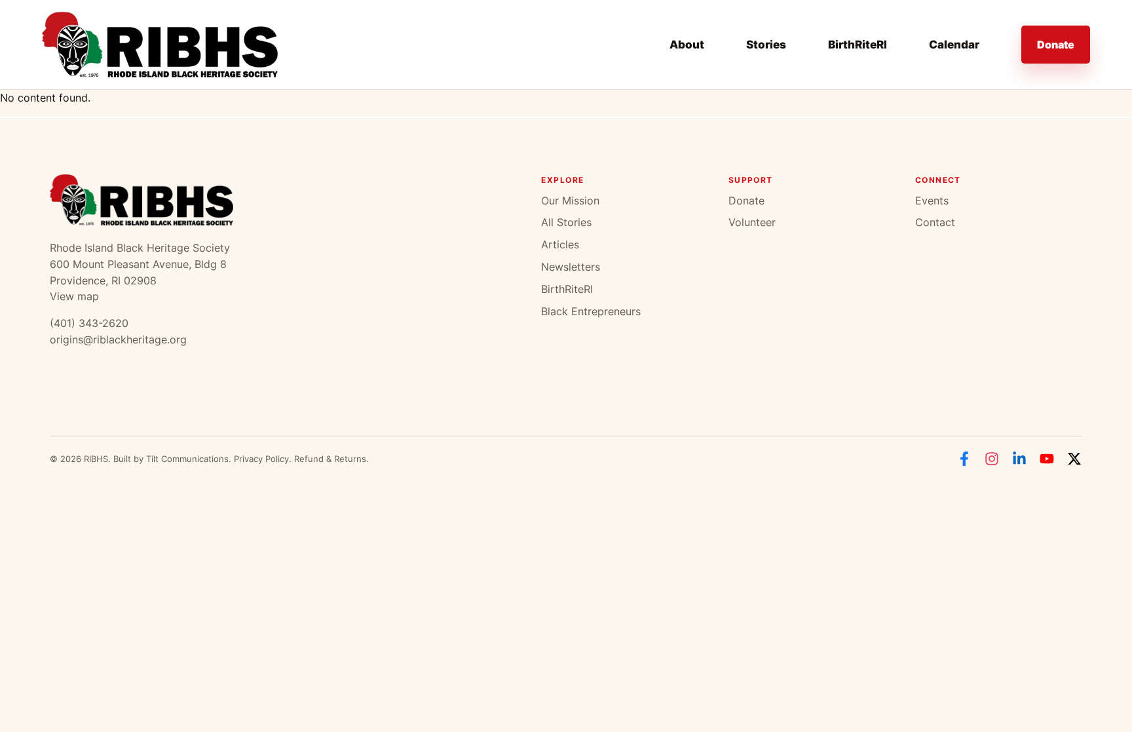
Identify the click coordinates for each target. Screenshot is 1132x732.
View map (74, 296)
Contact (935, 222)
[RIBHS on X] (1074, 459)
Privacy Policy (261, 458)
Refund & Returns (330, 458)
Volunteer (752, 222)
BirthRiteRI (857, 44)
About (687, 44)
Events (932, 200)
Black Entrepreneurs (591, 311)
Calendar (954, 44)
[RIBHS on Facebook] (964, 459)
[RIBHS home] (160, 44)
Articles (560, 244)
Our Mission (570, 200)
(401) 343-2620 (89, 323)
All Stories (566, 222)
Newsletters (570, 266)
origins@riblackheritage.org (118, 339)
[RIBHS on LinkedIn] (1019, 459)
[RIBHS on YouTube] (1047, 459)
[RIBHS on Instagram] (992, 459)
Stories (766, 44)
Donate (1055, 44)
